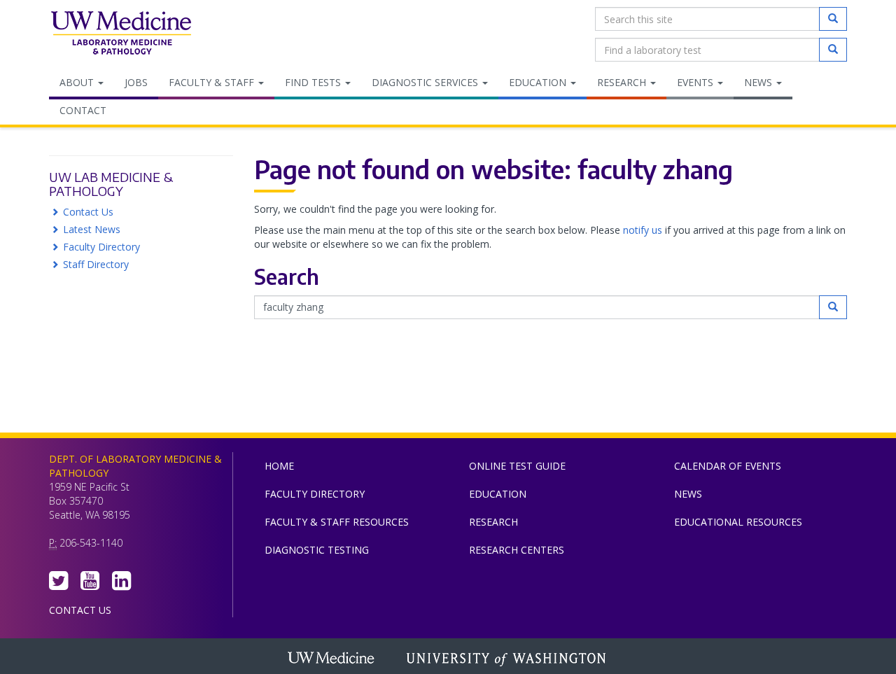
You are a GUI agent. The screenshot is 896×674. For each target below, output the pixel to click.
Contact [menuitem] (82, 110)
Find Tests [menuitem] (314, 82)
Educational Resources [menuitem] (738, 521)
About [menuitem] (78, 82)
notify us (642, 230)
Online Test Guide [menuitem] (517, 465)
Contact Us (88, 211)
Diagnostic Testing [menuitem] (317, 549)
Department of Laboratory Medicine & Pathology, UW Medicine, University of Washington (120, 34)
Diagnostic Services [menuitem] (426, 82)
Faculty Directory (101, 246)
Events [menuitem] (696, 82)
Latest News (91, 229)
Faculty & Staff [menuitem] (213, 82)
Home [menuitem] (279, 465)
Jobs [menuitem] (136, 82)
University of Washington (507, 659)
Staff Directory (96, 264)
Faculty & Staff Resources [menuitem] (337, 521)
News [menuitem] (759, 82)
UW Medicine (332, 659)
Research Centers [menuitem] (516, 549)
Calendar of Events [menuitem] (727, 465)
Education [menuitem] (539, 82)
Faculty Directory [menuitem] (315, 493)
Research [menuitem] (623, 82)
